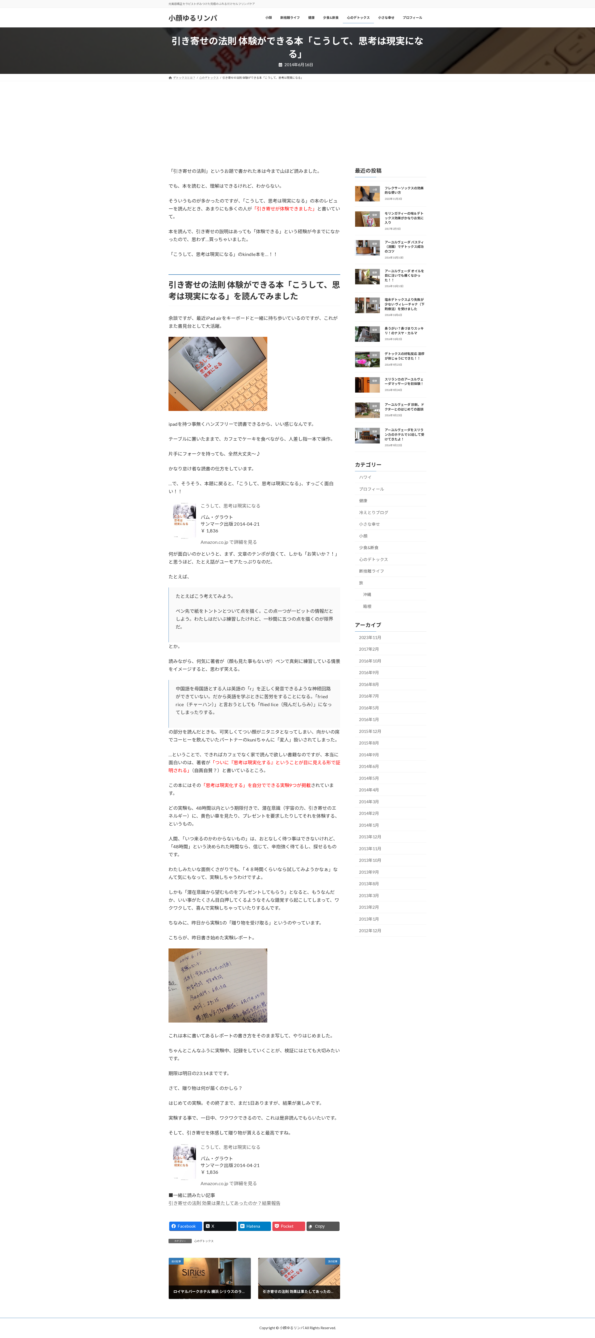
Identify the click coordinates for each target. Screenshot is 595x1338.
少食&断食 (369, 547)
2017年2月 (369, 649)
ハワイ (365, 477)
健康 (363, 500)
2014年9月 (369, 754)
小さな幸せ (369, 524)
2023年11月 (370, 637)
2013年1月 (369, 919)
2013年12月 (370, 837)
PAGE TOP (577, 1293)
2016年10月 (370, 661)
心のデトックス (204, 1241)
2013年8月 (369, 884)
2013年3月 (369, 895)
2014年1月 (369, 825)
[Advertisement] (297, 115)
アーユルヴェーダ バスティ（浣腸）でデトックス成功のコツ (404, 246)
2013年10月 (370, 860)
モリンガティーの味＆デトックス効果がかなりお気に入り (404, 217)
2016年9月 (369, 672)
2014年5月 (369, 778)
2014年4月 (369, 790)
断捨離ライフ (371, 571)
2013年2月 (369, 907)
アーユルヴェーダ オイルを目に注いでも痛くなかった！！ (404, 275)
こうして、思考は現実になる (231, 505)
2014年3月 (369, 801)
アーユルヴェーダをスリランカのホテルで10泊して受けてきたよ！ (404, 434)
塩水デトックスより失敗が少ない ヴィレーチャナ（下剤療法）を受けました (404, 304)
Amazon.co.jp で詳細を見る (229, 542)
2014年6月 (369, 766)
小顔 (363, 536)
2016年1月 (369, 719)
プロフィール (371, 489)
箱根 (367, 606)
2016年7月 (369, 696)
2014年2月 (369, 813)
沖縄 (367, 594)
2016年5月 (369, 707)
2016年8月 (369, 684)
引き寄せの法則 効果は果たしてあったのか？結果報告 (225, 1203)
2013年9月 (369, 872)
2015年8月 (369, 743)
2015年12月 (370, 731)
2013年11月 (370, 848)
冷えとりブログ (373, 512)
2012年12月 (370, 930)
